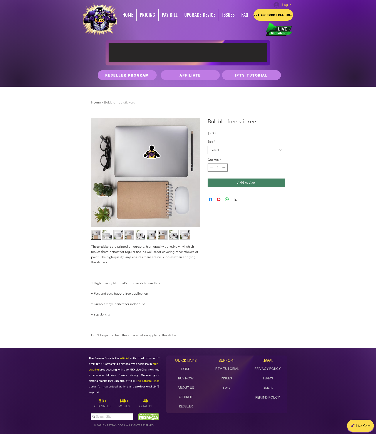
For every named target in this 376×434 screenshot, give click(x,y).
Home (96, 102)
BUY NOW (186, 378)
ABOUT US (186, 387)
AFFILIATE (185, 396)
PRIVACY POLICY (267, 368)
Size (211, 142)
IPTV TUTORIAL (227, 368)
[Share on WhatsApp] (227, 199)
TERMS (267, 378)
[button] (273, 15)
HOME (186, 368)
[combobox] (246, 150)
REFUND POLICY (267, 397)
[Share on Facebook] (210, 199)
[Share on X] (235, 199)
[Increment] (224, 167)
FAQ (226, 387)
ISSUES (227, 378)
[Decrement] (211, 167)
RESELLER (186, 406)
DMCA (268, 387)
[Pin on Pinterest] (218, 199)
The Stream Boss (147, 381)
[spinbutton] (218, 167)
